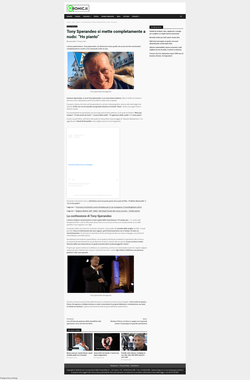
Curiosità (135, 16)
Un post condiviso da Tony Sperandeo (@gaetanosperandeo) (93, 195)
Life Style (126, 16)
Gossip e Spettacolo (107, 16)
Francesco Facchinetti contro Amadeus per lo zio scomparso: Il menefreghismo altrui (109, 207)
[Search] (181, 16)
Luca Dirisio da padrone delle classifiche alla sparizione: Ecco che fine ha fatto (84, 321)
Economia (86, 16)
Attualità (69, 16)
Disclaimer (135, 366)
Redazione (114, 366)
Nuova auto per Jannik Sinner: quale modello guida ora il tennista (79, 342)
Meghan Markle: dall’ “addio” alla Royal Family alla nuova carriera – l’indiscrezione (108, 211)
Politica (96, 16)
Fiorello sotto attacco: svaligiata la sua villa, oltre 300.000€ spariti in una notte (134, 342)
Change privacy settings (8, 378)
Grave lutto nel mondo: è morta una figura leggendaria (107, 342)
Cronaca (77, 16)
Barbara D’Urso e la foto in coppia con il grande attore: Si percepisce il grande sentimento (129, 321)
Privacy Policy (124, 366)
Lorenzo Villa (72, 41)
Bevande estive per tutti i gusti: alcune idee (165, 37)
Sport (118, 16)
